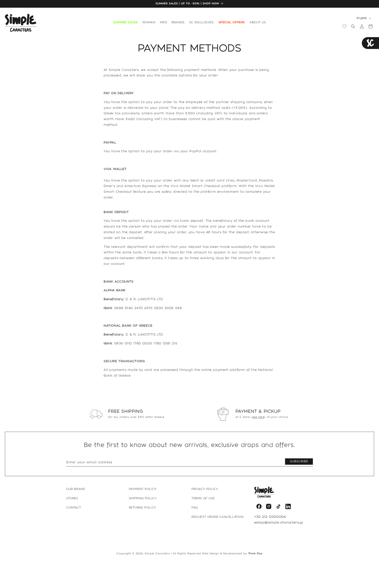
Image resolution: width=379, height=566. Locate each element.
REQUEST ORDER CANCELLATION (217, 517)
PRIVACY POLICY (204, 489)
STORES (72, 498)
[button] (149, 22)
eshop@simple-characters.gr (279, 522)
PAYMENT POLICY (143, 489)
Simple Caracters (157, 553)
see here (258, 417)
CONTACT (73, 507)
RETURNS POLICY (142, 507)
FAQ (194, 507)
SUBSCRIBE (299, 461)
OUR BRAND (75, 489)
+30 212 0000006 (270, 516)
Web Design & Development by (232, 553)
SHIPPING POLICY (143, 498)
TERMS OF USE (203, 498)
